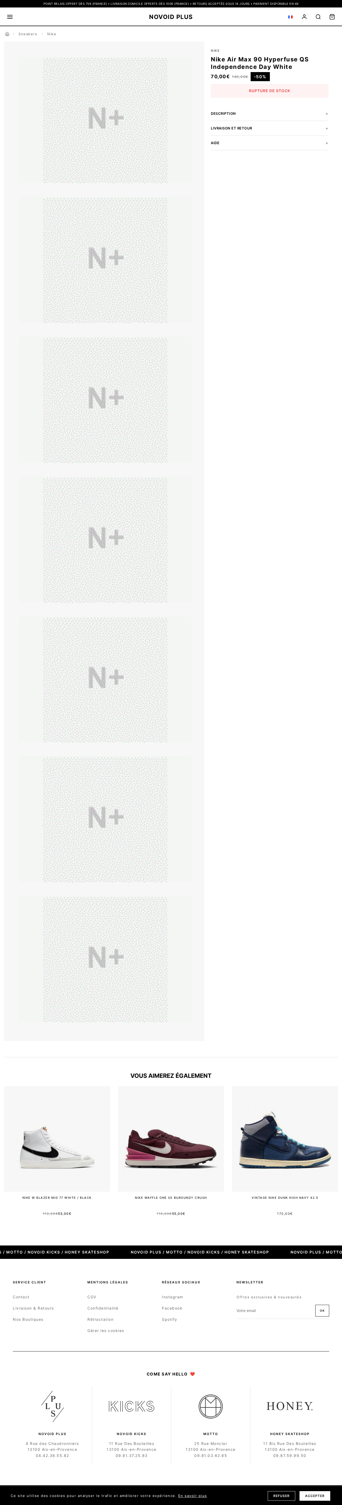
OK (322, 1311)
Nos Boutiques (28, 1319)
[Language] (290, 17)
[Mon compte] (304, 17)
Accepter (315, 1496)
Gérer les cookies (105, 1330)
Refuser (281, 1496)
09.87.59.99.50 (289, 1455)
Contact (21, 1297)
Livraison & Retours (33, 1308)
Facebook (172, 1308)
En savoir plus (192, 1496)
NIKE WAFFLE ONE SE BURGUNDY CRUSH (171, 1198)
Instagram (172, 1297)
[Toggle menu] (10, 17)
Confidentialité (103, 1308)
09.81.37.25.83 (132, 1455)
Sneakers (27, 34)
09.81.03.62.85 (210, 1455)
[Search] (318, 17)
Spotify (169, 1319)
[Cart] (332, 17)
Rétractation (100, 1319)
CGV (91, 1297)
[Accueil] (7, 34)
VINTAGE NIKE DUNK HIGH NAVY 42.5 (285, 1198)
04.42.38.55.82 (52, 1455)
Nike (51, 34)
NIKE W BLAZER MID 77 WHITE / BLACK (57, 1198)
